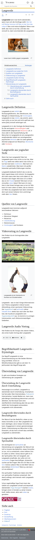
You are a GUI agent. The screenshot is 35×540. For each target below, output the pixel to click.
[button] (18, 251)
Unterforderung (9, 221)
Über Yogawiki (14, 538)
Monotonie (29, 142)
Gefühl (17, 111)
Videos (6, 521)
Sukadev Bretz (7, 311)
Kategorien (5, 525)
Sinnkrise (7, 514)
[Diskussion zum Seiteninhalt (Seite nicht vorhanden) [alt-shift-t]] (6, 15)
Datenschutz (4, 538)
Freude (11, 181)
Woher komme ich (11, 24)
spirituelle (20, 309)
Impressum (22, 538)
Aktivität (13, 139)
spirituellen (6, 460)
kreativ (30, 488)
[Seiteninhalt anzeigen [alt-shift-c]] (3, 15)
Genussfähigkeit (20, 128)
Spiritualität (19, 445)
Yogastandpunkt (7, 316)
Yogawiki (10, 2)
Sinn (3, 465)
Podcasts (29, 394)
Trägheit (7, 510)
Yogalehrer (8, 309)
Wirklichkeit (15, 467)
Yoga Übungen (16, 488)
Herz (10, 194)
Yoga (5, 162)
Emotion (19, 525)
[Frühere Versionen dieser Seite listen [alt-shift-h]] (29, 15)
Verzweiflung (8, 517)
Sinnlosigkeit (27, 116)
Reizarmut (24, 131)
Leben (11, 183)
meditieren (18, 164)
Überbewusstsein (10, 519)
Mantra (4, 166)
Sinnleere (8, 144)
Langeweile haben (8, 242)
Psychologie (12, 525)
